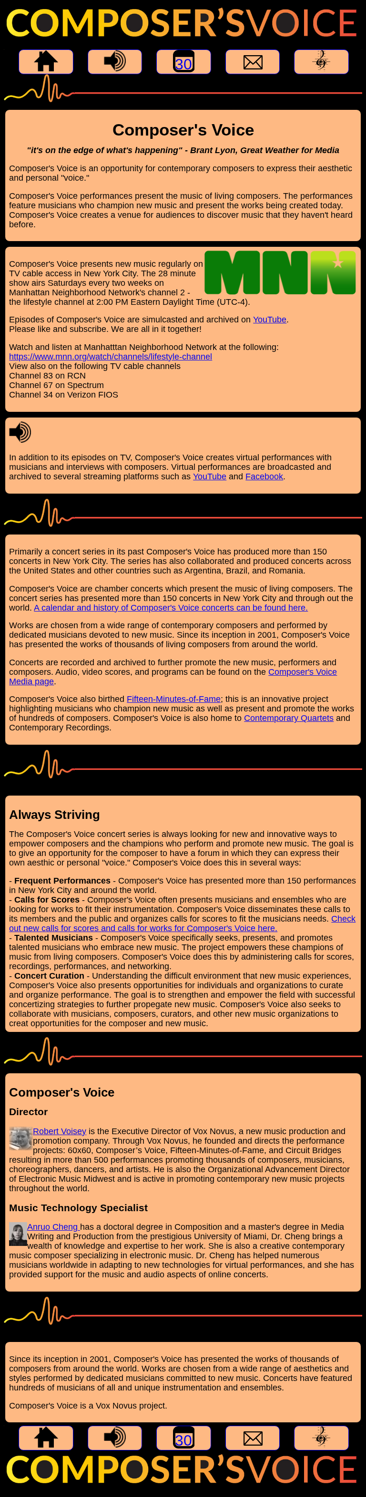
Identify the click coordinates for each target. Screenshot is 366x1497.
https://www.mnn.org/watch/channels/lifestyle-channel (110, 356)
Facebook (264, 476)
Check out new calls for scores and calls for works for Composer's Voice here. (182, 923)
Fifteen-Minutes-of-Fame (174, 699)
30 (183, 64)
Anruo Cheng (53, 1227)
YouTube (269, 319)
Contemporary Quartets (289, 718)
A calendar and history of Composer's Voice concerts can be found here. (171, 607)
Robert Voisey (59, 1131)
